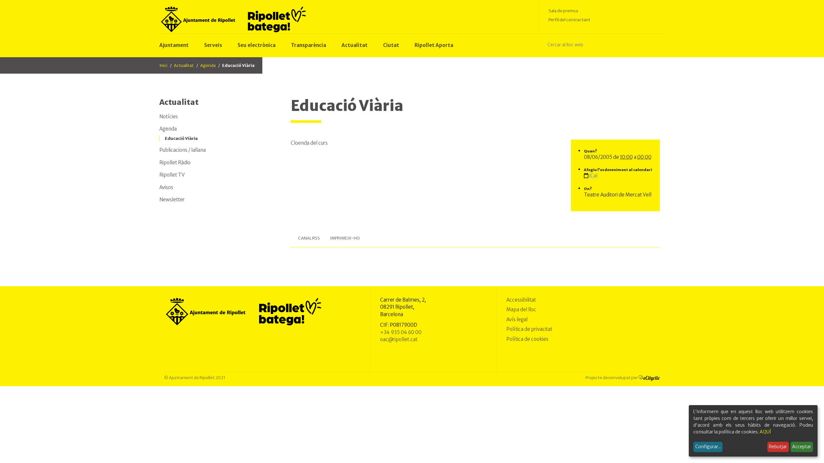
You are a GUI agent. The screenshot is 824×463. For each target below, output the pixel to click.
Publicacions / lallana (182, 150)
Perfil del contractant (569, 20)
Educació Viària (181, 138)
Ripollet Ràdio (175, 162)
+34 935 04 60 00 (401, 332)
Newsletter (172, 199)
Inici (163, 65)
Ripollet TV (172, 175)
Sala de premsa (563, 11)
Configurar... (708, 446)
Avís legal (517, 319)
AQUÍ (765, 432)
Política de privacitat (529, 329)
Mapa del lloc (521, 309)
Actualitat (184, 65)
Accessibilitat (521, 300)
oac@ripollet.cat (398, 339)
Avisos (166, 187)
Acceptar (801, 446)
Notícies (168, 116)
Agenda (208, 65)
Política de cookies (527, 339)
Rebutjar (778, 446)
